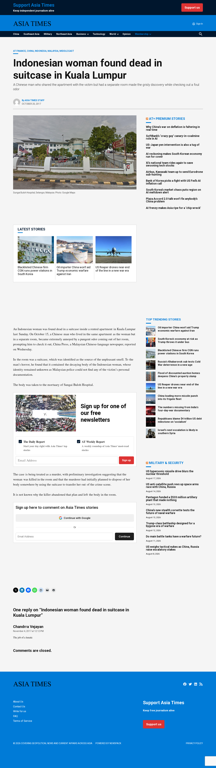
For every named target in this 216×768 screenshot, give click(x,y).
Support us (192, 7)
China (16, 34)
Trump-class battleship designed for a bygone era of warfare (170, 525)
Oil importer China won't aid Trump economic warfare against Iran (178, 329)
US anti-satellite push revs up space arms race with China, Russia (172, 486)
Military (48, 34)
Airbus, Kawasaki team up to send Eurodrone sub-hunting (174, 173)
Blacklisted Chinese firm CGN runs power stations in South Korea (35, 271)
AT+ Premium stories (167, 119)
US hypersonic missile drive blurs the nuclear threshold (169, 473)
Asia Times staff (34, 100)
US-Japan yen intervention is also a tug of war (172, 146)
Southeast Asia (31, 34)
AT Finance (19, 51)
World (113, 34)
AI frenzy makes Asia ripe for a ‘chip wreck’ (173, 208)
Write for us (19, 711)
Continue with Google (77, 518)
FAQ (15, 716)
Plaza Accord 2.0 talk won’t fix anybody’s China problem (171, 200)
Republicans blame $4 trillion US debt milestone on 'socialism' (180, 420)
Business (81, 34)
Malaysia (53, 51)
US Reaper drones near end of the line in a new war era (113, 269)
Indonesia (40, 51)
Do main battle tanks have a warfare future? (173, 536)
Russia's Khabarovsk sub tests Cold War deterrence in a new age (179, 363)
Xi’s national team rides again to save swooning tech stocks (169, 164)
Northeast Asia (64, 34)
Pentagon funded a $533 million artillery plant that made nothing (171, 499)
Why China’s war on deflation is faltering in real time (173, 128)
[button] (74, 253)
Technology (99, 34)
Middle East (66, 51)
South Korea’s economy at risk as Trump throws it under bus (178, 340)
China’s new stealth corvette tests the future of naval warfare (170, 512)
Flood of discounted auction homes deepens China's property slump (179, 375)
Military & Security (166, 463)
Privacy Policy (194, 743)
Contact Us (19, 706)
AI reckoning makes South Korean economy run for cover (174, 155)
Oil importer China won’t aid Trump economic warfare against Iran (73, 271)
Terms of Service (22, 720)
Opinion (127, 34)
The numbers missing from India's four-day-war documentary (178, 409)
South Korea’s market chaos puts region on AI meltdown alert (173, 191)
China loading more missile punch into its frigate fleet (178, 397)
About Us (18, 701)
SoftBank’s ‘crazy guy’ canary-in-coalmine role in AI (172, 137)
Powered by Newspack (108, 743)
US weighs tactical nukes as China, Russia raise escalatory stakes (172, 548)
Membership (141, 34)
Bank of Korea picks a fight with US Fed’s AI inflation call (173, 182)
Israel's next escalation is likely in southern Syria (178, 432)
